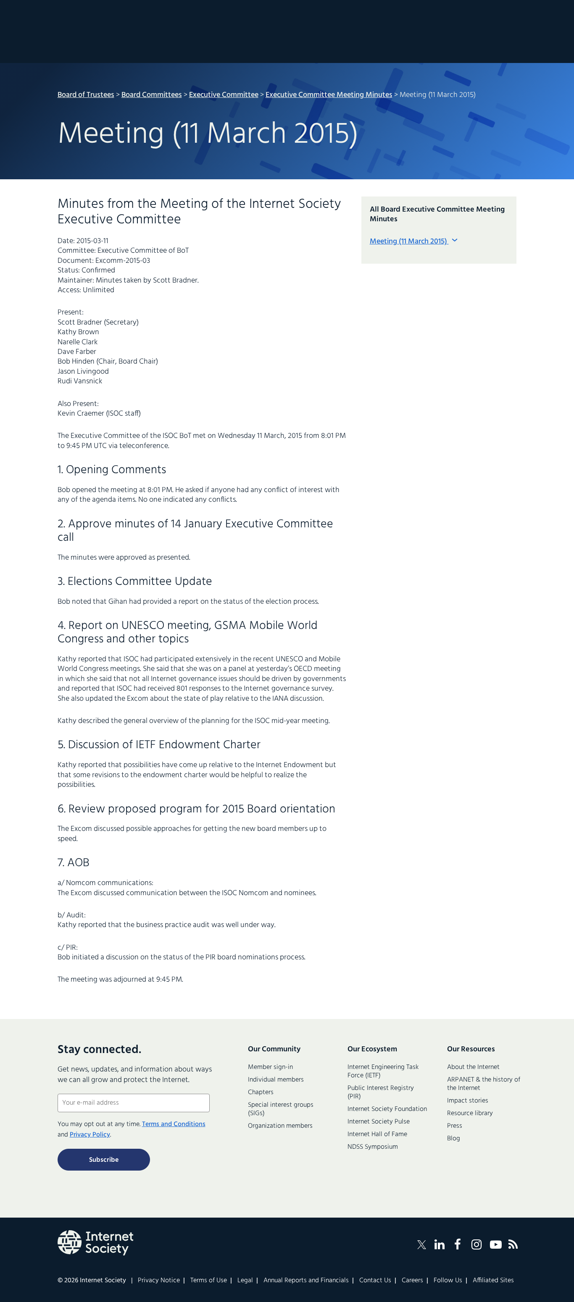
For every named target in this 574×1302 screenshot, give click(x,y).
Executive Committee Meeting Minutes (329, 95)
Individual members (276, 1079)
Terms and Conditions (173, 1124)
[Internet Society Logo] (95, 1242)
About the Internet (473, 1067)
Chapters (261, 1092)
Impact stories (467, 1100)
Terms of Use (208, 1280)
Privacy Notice (159, 1280)
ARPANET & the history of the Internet (483, 1084)
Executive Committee (223, 95)
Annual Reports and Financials (306, 1280)
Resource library (470, 1113)
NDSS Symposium (373, 1147)
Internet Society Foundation (387, 1109)
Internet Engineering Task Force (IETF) (383, 1071)
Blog (453, 1138)
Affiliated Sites (493, 1280)
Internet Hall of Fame (377, 1134)
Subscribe (103, 1160)
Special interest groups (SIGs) (280, 1109)
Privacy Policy (90, 1134)
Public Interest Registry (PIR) (381, 1092)
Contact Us (375, 1280)
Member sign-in (270, 1067)
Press (454, 1126)
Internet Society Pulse (379, 1121)
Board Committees (151, 95)
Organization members (280, 1126)
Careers (412, 1280)
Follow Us (448, 1280)
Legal (245, 1280)
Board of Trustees (86, 95)
